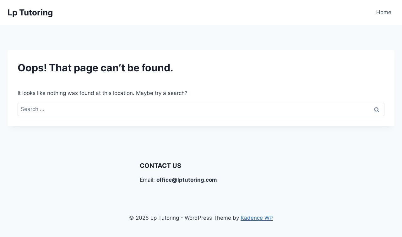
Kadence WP (257, 218)
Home (383, 12)
